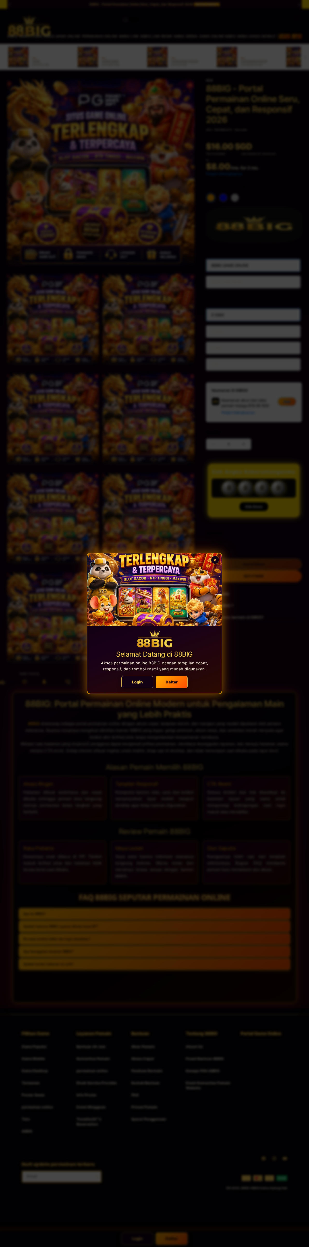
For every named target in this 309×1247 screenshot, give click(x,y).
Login (137, 682)
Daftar (172, 682)
